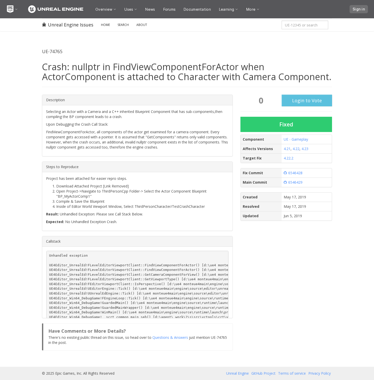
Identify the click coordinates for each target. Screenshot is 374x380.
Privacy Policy (319, 373)
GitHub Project (263, 373)
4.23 (304, 148)
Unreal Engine (237, 373)
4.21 (287, 148)
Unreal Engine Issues (70, 25)
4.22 (296, 148)
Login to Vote (307, 100)
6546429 (295, 182)
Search (123, 25)
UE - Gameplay (296, 139)
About (141, 25)
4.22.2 (288, 158)
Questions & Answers (170, 337)
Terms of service (292, 373)
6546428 (295, 172)
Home (105, 25)
